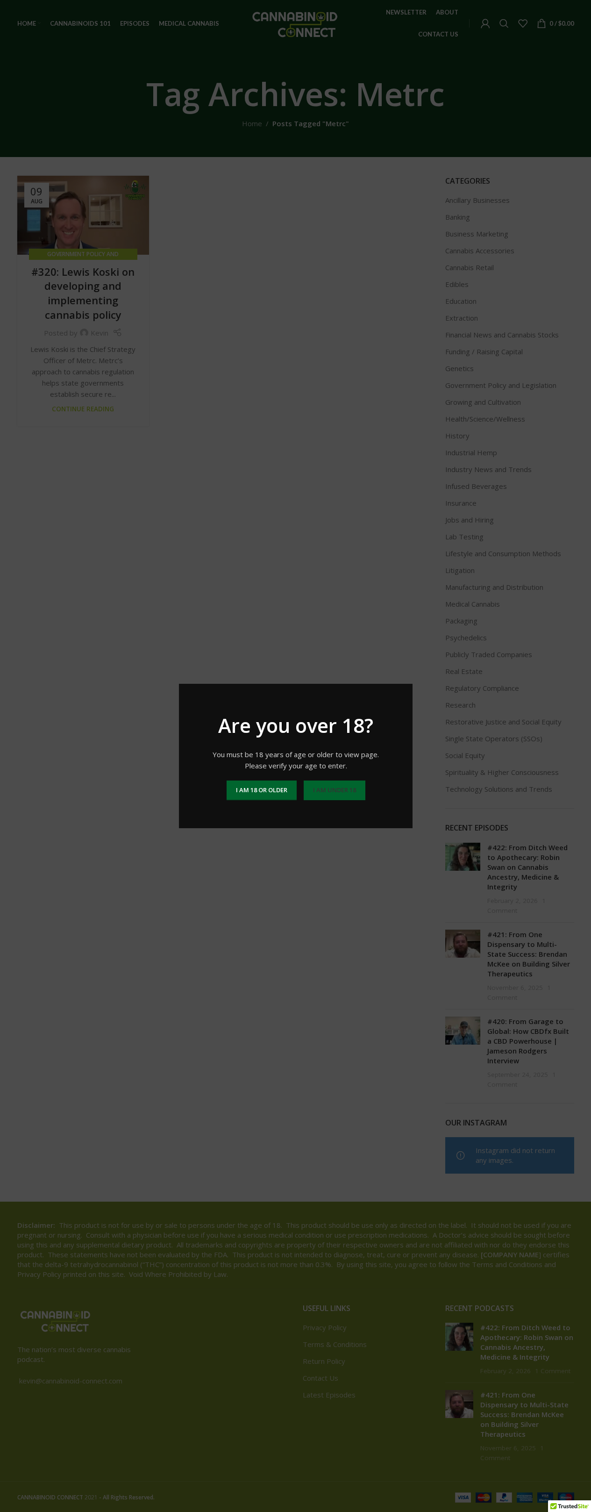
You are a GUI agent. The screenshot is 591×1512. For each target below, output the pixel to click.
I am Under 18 (334, 790)
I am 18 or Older (261, 790)
